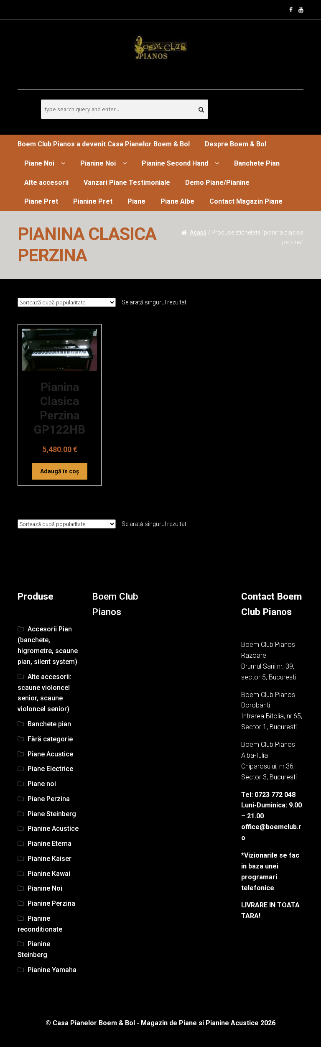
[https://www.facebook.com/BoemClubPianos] (291, 9)
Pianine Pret (92, 201)
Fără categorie (50, 739)
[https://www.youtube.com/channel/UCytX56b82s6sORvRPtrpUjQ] (300, 9)
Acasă (198, 232)
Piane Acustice (50, 754)
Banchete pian (49, 724)
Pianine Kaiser (49, 859)
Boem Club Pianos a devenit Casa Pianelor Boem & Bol (104, 144)
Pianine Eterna (49, 844)
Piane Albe (177, 201)
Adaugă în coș (59, 471)
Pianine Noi (98, 163)
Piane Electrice (50, 769)
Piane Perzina (49, 799)
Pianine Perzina (51, 903)
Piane (136, 201)
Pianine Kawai (49, 874)
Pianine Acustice (53, 828)
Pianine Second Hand (175, 163)
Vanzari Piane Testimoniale (127, 182)
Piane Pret (41, 201)
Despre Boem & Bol (235, 144)
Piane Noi (39, 163)
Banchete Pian (257, 163)
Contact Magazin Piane (246, 201)
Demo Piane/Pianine (217, 182)
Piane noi (42, 784)
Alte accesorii (46, 182)
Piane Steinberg (52, 814)
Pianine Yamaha (52, 970)
